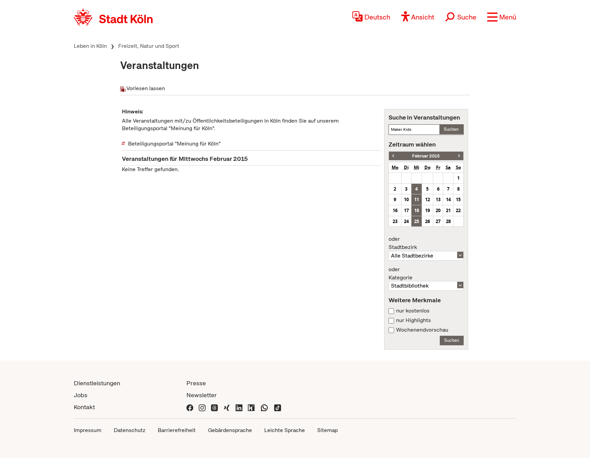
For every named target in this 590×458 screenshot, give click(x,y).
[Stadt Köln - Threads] (214, 407)
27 (438, 221)
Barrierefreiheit (177, 430)
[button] (501, 17)
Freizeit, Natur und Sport (148, 46)
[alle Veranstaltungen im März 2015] (459, 156)
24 (406, 221)
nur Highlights (413, 320)
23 (395, 221)
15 (458, 199)
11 (416, 199)
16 (395, 210)
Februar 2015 (426, 156)
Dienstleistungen (97, 383)
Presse (196, 383)
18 (416, 210)
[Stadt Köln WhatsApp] (264, 407)
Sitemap (327, 430)
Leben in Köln (90, 46)
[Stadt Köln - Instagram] (202, 407)
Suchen (451, 129)
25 (416, 221)
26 (427, 221)
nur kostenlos (413, 311)
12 (427, 199)
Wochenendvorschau (422, 330)
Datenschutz (129, 430)
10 (406, 199)
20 (438, 210)
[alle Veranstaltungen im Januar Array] (393, 156)
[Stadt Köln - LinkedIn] (239, 407)
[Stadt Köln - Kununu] (251, 407)
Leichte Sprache (284, 430)
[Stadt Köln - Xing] (226, 407)
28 (448, 221)
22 (458, 210)
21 (448, 210)
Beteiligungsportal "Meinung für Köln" (174, 143)
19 (427, 210)
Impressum (87, 430)
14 (448, 199)
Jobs (80, 395)
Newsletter (201, 395)
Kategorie (400, 273)
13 (438, 199)
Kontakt (84, 407)
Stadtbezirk (403, 243)
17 (406, 210)
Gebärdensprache (230, 430)
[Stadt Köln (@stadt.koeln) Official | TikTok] (277, 407)
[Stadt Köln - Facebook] (189, 407)
